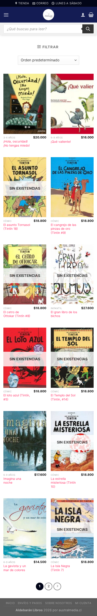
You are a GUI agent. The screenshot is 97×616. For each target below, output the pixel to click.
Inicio (10, 603)
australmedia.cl (70, 610)
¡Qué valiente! (61, 141)
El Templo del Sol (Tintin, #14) (63, 397)
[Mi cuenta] (83, 15)
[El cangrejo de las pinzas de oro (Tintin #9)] (72, 187)
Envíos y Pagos (30, 603)
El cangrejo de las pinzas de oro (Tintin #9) (63, 228)
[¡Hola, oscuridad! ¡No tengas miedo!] (24, 104)
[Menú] (6, 14)
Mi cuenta (83, 603)
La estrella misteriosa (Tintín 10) (63, 482)
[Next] (57, 586)
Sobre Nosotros (58, 603)
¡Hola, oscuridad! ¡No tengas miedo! (16, 143)
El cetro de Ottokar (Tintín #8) (16, 314)
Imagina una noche (12, 481)
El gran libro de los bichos (64, 314)
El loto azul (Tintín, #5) (16, 397)
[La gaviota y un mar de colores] (24, 528)
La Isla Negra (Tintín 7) (60, 568)
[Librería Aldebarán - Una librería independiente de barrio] (48, 15)
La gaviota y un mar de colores (14, 568)
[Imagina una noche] (24, 441)
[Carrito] (91, 15)
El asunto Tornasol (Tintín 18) (16, 227)
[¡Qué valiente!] (72, 104)
